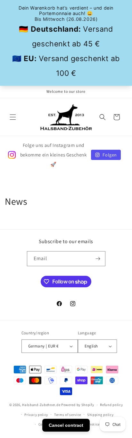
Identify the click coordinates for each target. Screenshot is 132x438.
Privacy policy (36, 414)
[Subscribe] (98, 258)
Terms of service (67, 414)
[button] (13, 117)
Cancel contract (66, 425)
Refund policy (111, 404)
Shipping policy (100, 414)
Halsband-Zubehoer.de (41, 404)
